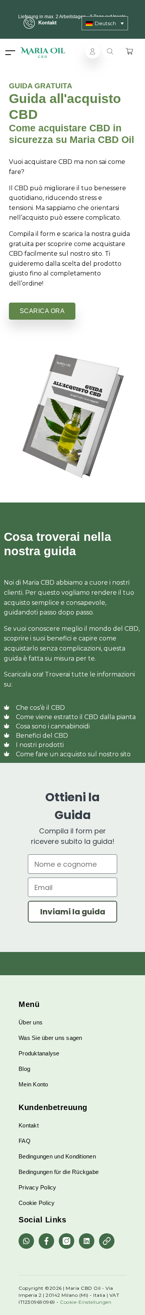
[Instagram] (66, 1241)
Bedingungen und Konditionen (57, 1156)
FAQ (25, 1141)
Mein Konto (33, 1084)
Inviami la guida (72, 911)
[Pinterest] (106, 1241)
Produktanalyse (39, 1053)
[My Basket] (129, 51)
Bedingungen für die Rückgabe (59, 1172)
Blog (24, 1068)
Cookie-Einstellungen (85, 1302)
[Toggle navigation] (10, 52)
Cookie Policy (37, 1203)
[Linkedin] (86, 1241)
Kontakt (47, 23)
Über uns (31, 1022)
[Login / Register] (92, 51)
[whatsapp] (26, 1241)
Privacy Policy (37, 1187)
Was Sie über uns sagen (50, 1037)
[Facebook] (46, 1241)
